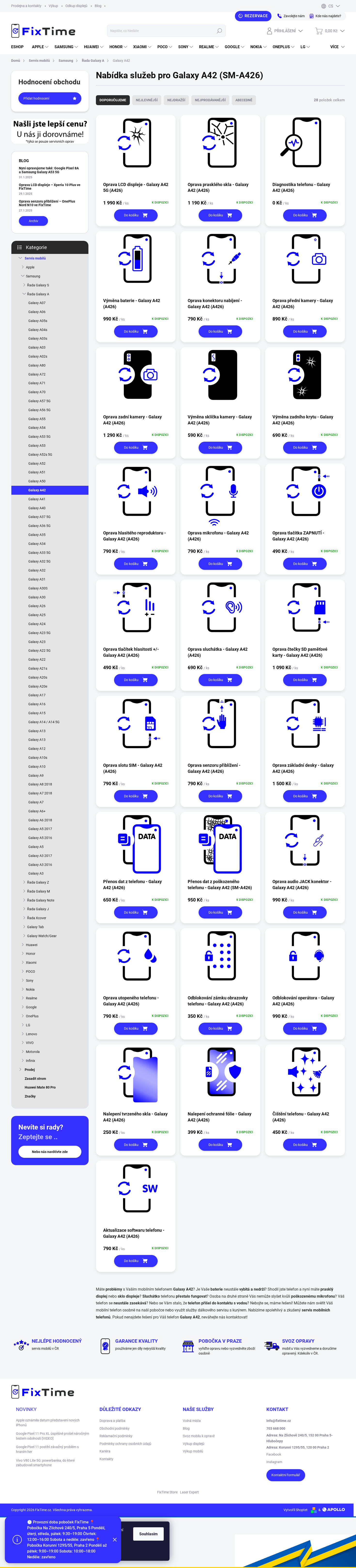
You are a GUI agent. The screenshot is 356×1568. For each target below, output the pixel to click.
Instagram (274, 1462)
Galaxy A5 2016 (40, 838)
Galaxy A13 (37, 731)
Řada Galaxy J (38, 909)
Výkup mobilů (193, 1451)
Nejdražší (176, 100)
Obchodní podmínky (115, 1428)
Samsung (33, 276)
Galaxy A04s (37, 330)
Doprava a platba (112, 1421)
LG (28, 1025)
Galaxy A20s (37, 677)
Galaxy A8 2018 (40, 784)
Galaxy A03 (37, 347)
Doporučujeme (113, 100)
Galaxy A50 (37, 481)
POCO (30, 971)
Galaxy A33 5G (39, 553)
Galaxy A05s (37, 321)
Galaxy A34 (37, 544)
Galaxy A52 (37, 463)
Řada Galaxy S (38, 285)
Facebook (273, 1454)
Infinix (30, 1061)
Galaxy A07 (37, 303)
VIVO (30, 1043)
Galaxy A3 (36, 873)
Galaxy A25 (37, 615)
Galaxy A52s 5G (40, 454)
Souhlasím (148, 1534)
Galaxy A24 (37, 624)
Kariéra (105, 1451)
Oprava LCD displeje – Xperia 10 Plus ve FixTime (49, 186)
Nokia (30, 989)
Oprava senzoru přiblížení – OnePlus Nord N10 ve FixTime (47, 203)
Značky (30, 1096)
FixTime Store (167, 1492)
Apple (30, 267)
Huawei (31, 945)
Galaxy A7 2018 (40, 793)
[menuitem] (19, 47)
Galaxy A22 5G (39, 650)
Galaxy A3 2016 (40, 865)
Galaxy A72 (37, 374)
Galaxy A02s (37, 356)
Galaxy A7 (36, 802)
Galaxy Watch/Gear (42, 936)
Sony (29, 980)
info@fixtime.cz (278, 1421)
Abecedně (243, 100)
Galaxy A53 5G (39, 437)
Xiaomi (31, 962)
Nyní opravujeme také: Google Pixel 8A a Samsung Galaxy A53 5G (49, 170)
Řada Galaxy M (38, 891)
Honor (30, 954)
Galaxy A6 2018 (40, 820)
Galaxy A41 (37, 499)
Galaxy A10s (37, 758)
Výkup (53, 6)
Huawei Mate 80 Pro (40, 1087)
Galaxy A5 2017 (40, 829)
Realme (31, 998)
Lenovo (31, 1034)
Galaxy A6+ (37, 811)
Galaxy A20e (37, 686)
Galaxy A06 (37, 312)
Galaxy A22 (37, 659)
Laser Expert (189, 1492)
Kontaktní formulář (285, 1475)
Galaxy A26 (37, 606)
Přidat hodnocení (36, 98)
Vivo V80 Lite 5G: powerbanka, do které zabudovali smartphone (45, 1462)
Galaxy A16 (37, 704)
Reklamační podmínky (116, 1436)
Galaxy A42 (37, 490)
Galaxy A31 (37, 579)
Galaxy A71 (37, 383)
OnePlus (32, 1016)
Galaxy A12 (37, 749)
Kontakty (106, 1459)
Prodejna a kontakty (26, 6)
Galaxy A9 (36, 775)
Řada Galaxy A (38, 294)
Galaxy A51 (37, 472)
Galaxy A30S (37, 588)
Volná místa (192, 1421)
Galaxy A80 (37, 365)
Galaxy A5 (36, 847)
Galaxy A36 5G (39, 526)
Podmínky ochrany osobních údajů (125, 1444)
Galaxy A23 (37, 642)
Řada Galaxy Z (38, 882)
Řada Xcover (36, 918)
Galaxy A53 (37, 445)
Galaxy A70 (37, 392)
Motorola (33, 1052)
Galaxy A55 (37, 419)
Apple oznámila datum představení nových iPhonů (48, 1422)
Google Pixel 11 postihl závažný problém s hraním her (47, 1449)
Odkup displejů (76, 6)
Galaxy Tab (35, 927)
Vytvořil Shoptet (296, 1510)
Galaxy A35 (37, 535)
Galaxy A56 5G (39, 410)
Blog (98, 6)
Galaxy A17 (37, 695)
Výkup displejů (193, 1444)
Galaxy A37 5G (39, 517)
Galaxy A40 (37, 508)
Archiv (33, 221)
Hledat (219, 31)
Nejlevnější (147, 100)
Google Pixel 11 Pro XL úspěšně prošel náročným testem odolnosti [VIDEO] (52, 1436)
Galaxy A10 (37, 766)
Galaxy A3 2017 (40, 856)
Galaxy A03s (37, 338)
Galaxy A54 (37, 428)
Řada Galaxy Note (40, 900)
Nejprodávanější (210, 100)
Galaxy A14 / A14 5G (44, 722)
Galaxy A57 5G (39, 401)
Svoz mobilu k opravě (199, 1436)
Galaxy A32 (37, 570)
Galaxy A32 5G (39, 561)
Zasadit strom (35, 1079)
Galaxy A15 (37, 713)
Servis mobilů (35, 258)
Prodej (30, 1070)
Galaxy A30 (37, 597)
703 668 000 (275, 1428)
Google (31, 1007)
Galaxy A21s (37, 668)
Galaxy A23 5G (39, 633)
